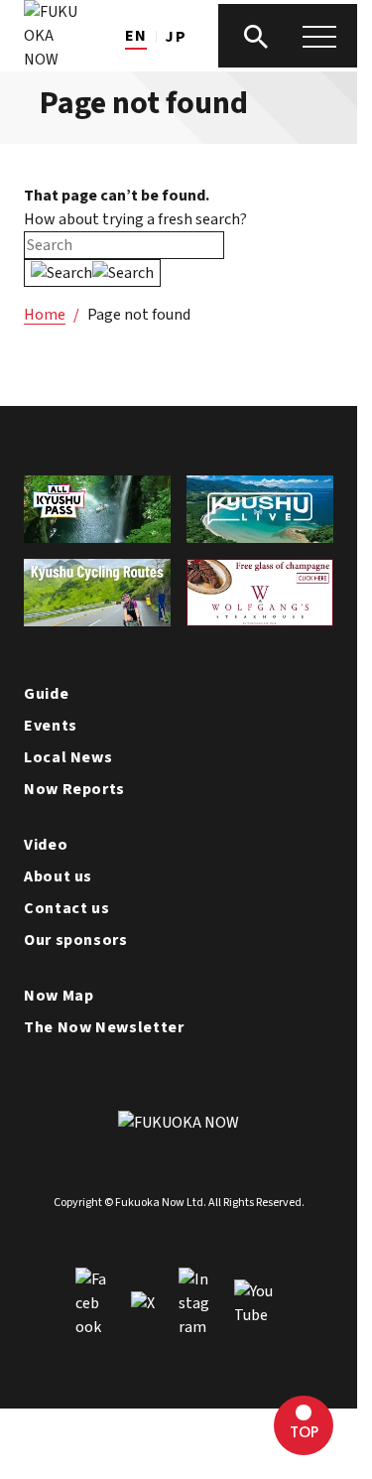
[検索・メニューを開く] (287, 35)
